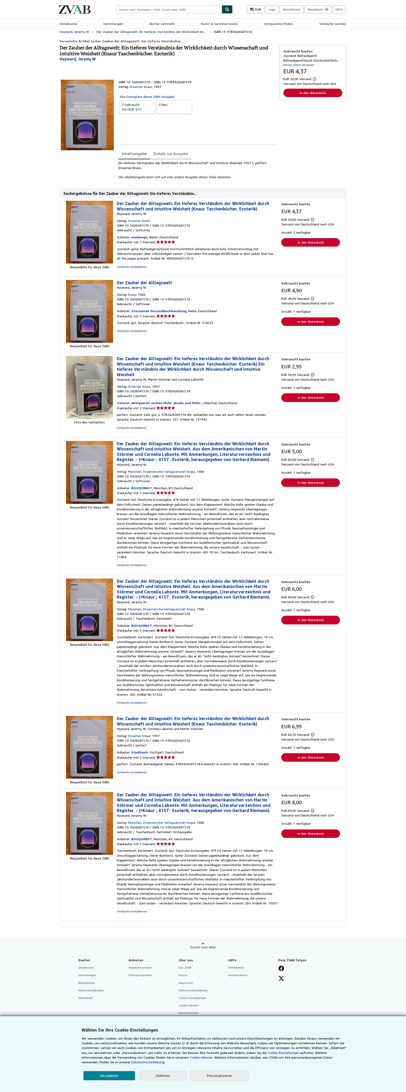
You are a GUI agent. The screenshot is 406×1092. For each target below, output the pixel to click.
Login (272, 9)
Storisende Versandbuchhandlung (159, 311)
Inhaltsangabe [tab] (134, 153)
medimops (139, 237)
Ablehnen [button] (163, 1076)
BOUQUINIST (141, 488)
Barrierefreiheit (188, 1013)
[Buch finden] (227, 9)
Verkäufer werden (332, 24)
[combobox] (169, 9)
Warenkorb (85, 998)
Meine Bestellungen (91, 990)
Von (131, 106)
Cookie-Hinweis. (201, 1057)
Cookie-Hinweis (189, 1005)
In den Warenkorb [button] (313, 93)
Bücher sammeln (162, 24)
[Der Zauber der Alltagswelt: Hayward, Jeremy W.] (89, 341)
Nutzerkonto (292, 9)
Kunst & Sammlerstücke (219, 24)
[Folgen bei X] (281, 978)
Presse (183, 975)
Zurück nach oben (203, 947)
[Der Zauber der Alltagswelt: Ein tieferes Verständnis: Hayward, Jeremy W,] (89, 417)
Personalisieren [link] (219, 1075)
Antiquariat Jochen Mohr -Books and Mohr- (166, 403)
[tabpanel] (197, 170)
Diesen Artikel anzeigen (298, 65)
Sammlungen (113, 24)
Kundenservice (237, 975)
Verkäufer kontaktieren (132, 266)
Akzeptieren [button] (109, 1076)
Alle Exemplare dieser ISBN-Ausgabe (147, 97)
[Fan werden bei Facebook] (281, 968)
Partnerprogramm (140, 975)
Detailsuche (68, 24)
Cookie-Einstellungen (283, 1053)
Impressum (186, 983)
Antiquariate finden (278, 24)
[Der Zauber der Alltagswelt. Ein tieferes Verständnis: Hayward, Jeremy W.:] (89, 503)
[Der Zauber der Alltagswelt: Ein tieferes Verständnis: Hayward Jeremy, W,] (89, 777)
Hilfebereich (236, 967)
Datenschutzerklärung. (148, 1062)
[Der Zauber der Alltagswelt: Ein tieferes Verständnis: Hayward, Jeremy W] (89, 262)
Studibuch (139, 752)
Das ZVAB (185, 967)
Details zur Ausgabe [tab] (171, 153)
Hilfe (339, 9)
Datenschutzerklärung (193, 990)
